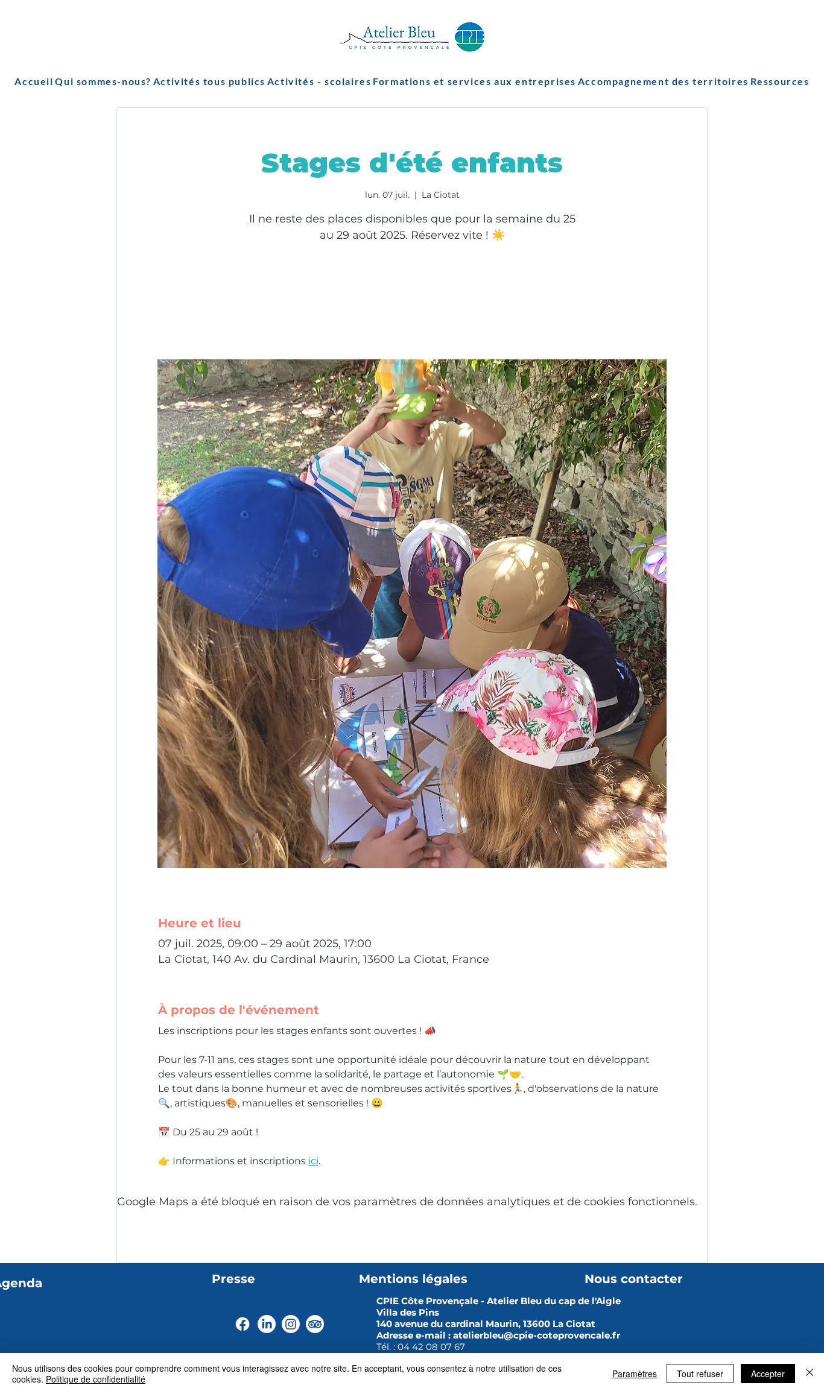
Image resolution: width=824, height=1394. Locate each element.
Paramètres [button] (634, 1373)
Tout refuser (700, 1373)
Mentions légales (413, 1279)
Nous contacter (634, 1279)
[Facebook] (242, 1324)
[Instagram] (291, 1324)
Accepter (768, 1373)
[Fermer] (809, 1373)
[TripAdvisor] (315, 1324)
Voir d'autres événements (412, 303)
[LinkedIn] (267, 1324)
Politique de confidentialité (95, 1379)
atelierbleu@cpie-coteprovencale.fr (536, 1335)
